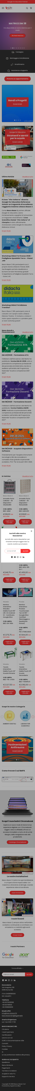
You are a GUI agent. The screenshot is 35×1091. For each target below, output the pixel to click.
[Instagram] (17, 557)
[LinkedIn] (23, 557)
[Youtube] (15, 557)
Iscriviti (25, 551)
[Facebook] (12, 557)
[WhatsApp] (20, 557)
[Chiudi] (31, 531)
